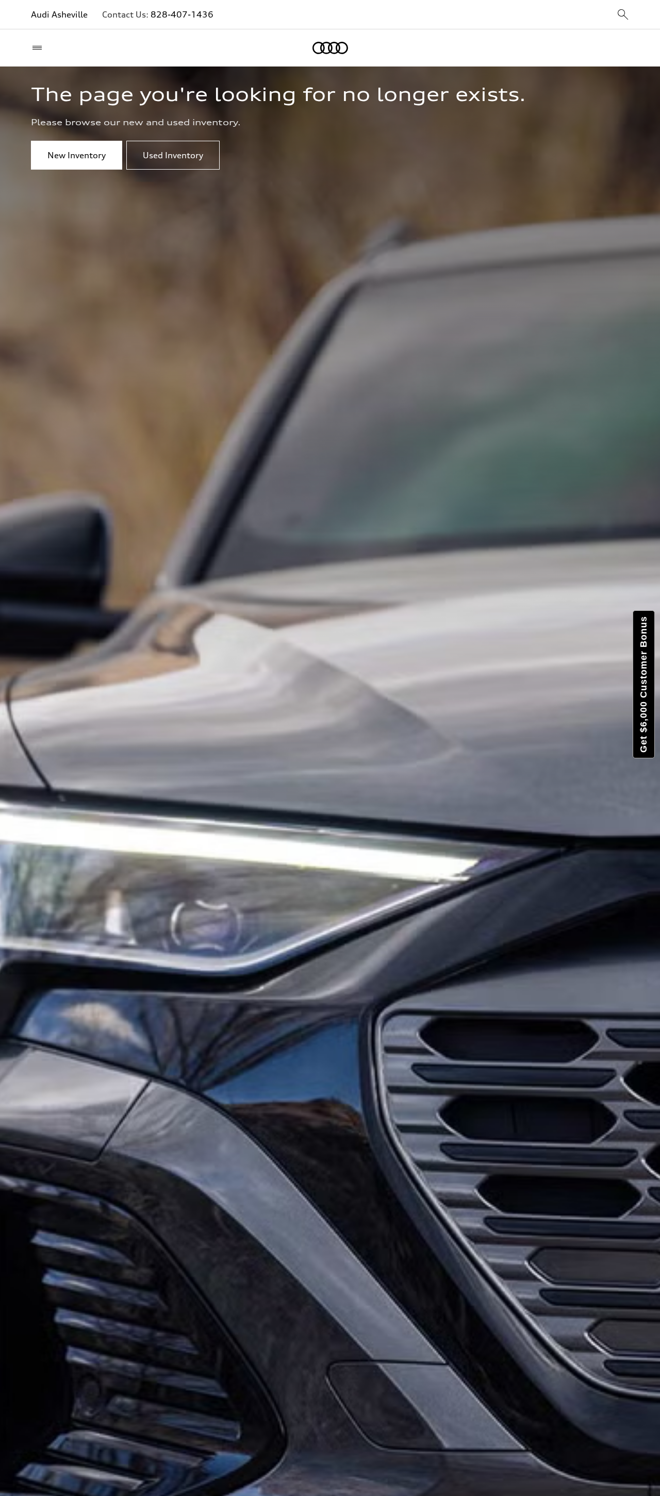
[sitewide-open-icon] (623, 15)
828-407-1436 (182, 14)
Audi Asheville (59, 14)
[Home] (330, 48)
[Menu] (39, 48)
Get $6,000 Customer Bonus (643, 684)
